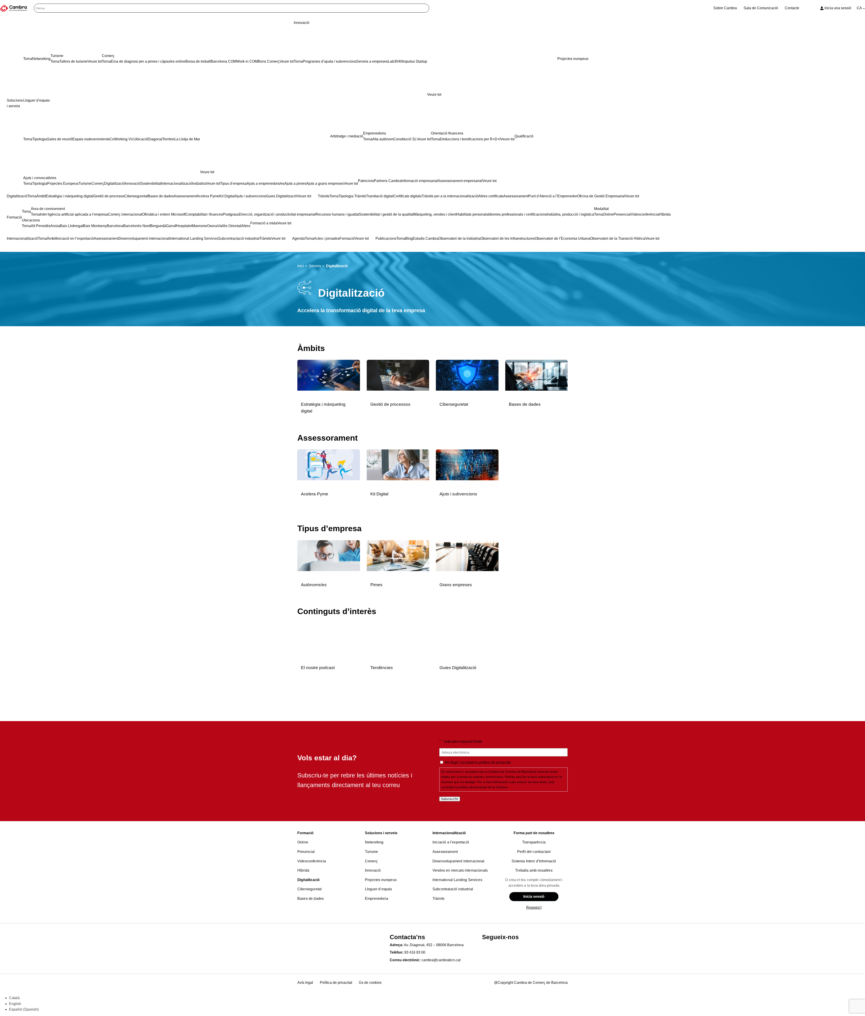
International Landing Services (457, 880)
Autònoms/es (314, 584)
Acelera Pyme (314, 494)
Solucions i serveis (381, 833)
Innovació (373, 870)
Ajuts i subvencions (458, 494)
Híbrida (303, 870)
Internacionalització (449, 833)
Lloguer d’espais (378, 889)
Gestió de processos (390, 404)
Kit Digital (379, 494)
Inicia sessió (533, 896)
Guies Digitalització (457, 667)
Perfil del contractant (534, 852)
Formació (305, 833)
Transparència (534, 842)
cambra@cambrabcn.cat (440, 960)
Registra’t (534, 907)
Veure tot (434, 94)
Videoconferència (311, 861)
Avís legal (305, 982)
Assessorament (445, 852)
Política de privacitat (336, 982)
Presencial (306, 852)
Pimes (376, 584)
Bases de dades (525, 404)
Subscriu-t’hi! (449, 799)
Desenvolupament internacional (458, 861)
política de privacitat (495, 762)
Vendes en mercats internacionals (460, 870)
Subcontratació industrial (452, 889)
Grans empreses (455, 584)
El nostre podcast (318, 667)
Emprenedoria (376, 898)
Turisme (371, 852)
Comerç (371, 861)
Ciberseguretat (453, 404)
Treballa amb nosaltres (534, 870)
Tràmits (438, 898)
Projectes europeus (381, 880)
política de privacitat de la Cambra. (483, 787)
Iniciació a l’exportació (450, 842)
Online (302, 842)
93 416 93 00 (414, 952)
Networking (374, 842)
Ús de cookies (370, 982)
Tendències (381, 667)
